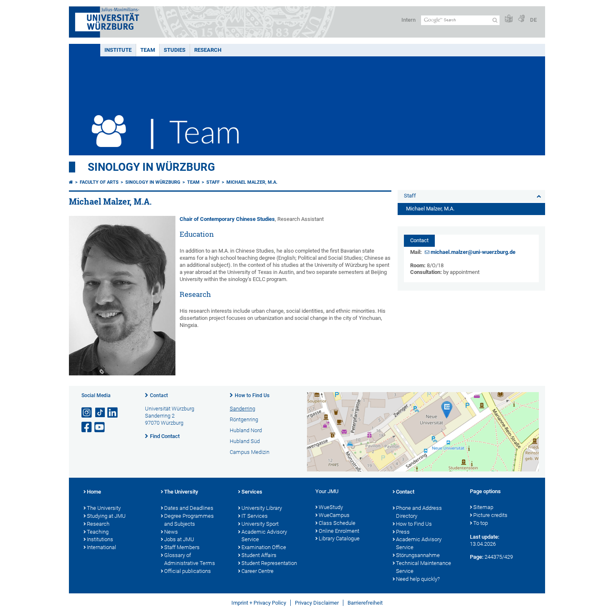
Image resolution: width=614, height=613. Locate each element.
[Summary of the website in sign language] (521, 19)
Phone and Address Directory (419, 512)
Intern (408, 20)
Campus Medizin (249, 452)
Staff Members (182, 547)
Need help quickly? (418, 579)
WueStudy (331, 507)
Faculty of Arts (99, 182)
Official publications (187, 571)
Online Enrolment (339, 531)
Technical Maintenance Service (423, 567)
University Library (261, 508)
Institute (118, 50)
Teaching (98, 532)
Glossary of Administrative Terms (189, 559)
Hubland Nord (246, 430)
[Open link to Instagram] (87, 412)
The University (104, 508)
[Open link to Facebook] (87, 427)
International (101, 547)
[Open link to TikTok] (100, 412)
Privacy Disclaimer (317, 603)
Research (207, 50)
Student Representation (269, 563)
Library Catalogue (339, 538)
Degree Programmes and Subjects (189, 520)
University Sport (260, 524)
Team (147, 50)
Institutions (100, 539)
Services (251, 492)
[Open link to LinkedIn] (113, 412)
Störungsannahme (418, 555)
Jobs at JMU (179, 539)
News (171, 532)
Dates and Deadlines (188, 508)
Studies (174, 50)
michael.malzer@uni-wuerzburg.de (473, 252)
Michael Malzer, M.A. (251, 182)
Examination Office (263, 547)
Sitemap (483, 507)
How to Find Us (252, 395)
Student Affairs (259, 555)
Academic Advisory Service (264, 536)
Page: (476, 557)
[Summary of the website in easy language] (509, 19)
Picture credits (490, 515)
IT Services (254, 516)
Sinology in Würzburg (151, 167)
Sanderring (242, 408)
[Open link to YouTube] (100, 427)
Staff (213, 182)
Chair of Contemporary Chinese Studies (227, 219)
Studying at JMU (106, 516)
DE (533, 20)
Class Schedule (337, 523)
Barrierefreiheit (365, 603)
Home (94, 492)
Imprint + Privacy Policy (258, 603)
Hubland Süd (245, 441)
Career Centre (257, 571)
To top (480, 523)
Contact (159, 395)
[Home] (71, 182)
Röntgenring (244, 419)
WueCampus (334, 515)
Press (403, 532)
